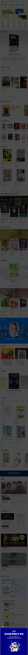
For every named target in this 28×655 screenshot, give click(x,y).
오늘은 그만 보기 (4, 626)
